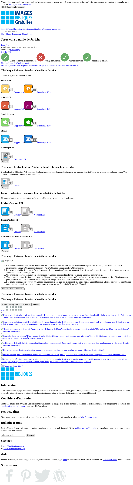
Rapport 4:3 (19, 92)
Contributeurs (28, 29)
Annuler (5, 162)
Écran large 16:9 (44, 92)
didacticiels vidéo (110, 459)
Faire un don (56, 29)
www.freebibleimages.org (14, 448)
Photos (10, 29)
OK (3, 7)
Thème (9, 34)
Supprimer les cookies (15, 7)
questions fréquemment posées (13, 406)
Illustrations (17, 29)
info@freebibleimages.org (13, 446)
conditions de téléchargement (15, 63)
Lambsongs (15, 50)
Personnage (17, 34)
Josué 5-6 (5, 45)
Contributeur (27, 34)
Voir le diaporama (8, 65)
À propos (47, 29)
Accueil (4, 29)
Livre (3, 34)
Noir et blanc (39, 215)
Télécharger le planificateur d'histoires (16, 304)
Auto (3, 310)
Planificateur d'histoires (54, 65)
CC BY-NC (6, 52)
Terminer (35, 304)
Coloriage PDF (20, 159)
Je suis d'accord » (17, 289)
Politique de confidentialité (20, 4)
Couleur (17, 215)
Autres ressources (71, 65)
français (17, 185)
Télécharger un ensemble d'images (30, 65)
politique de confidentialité (85, 428)
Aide (65, 459)
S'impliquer (38, 29)
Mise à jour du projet (89, 417)
